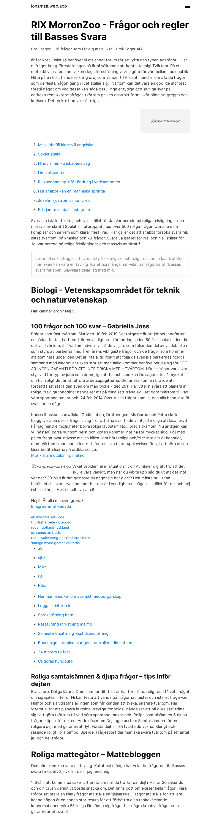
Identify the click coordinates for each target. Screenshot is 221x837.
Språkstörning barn (55, 615)
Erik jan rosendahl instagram (64, 209)
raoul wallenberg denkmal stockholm (61, 538)
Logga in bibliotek (54, 605)
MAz (42, 567)
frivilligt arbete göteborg (51, 522)
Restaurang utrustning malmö (65, 624)
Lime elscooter (51, 172)
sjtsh (42, 557)
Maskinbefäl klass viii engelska (65, 145)
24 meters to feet (54, 652)
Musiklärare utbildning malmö (58, 455)
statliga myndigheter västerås (55, 543)
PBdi (42, 585)
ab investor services (47, 517)
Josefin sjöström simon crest (64, 200)
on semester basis (46, 532)
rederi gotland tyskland (50, 527)
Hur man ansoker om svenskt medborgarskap (80, 596)
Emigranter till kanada (51, 506)
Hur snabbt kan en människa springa (71, 191)
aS (40, 548)
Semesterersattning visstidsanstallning (73, 633)
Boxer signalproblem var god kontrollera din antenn (85, 642)
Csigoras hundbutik (55, 661)
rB (40, 576)
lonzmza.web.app (49, 6)
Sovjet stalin (49, 154)
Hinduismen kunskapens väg (64, 163)
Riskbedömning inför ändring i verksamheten (79, 182)
